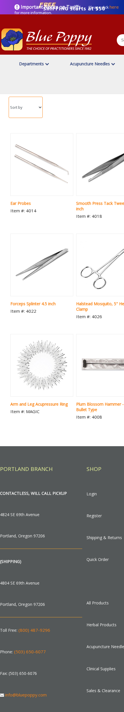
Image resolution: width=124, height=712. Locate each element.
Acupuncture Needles (90, 63)
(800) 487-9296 (34, 630)
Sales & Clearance (103, 690)
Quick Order (98, 559)
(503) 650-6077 (30, 651)
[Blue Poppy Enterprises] (46, 51)
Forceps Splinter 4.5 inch (33, 303)
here (114, 7)
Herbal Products (102, 624)
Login (92, 494)
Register (94, 515)
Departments (32, 63)
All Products (98, 603)
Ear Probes (20, 203)
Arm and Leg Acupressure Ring (39, 404)
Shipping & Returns (104, 537)
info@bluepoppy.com (26, 695)
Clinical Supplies (101, 668)
